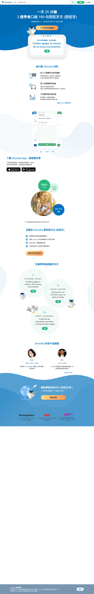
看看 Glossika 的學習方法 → (64, 103)
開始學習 (53, 397)
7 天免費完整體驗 (47, 28)
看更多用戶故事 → (69, 372)
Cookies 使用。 (34, 591)
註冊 (81, 2)
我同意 (80, 589)
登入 (73, 2)
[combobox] (15, 2)
